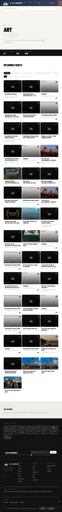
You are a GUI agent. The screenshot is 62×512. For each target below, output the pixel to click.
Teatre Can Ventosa (28, 73)
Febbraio (10, 491)
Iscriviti (53, 452)
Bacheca (20, 481)
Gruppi (34, 474)
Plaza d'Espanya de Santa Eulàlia (43, 73)
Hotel (34, 467)
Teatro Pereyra (16, 73)
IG (4, 475)
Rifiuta (42, 508)
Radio (19, 473)
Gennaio (5, 491)
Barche (19, 476)
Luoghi (19, 468)
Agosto (31, 491)
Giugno (24, 491)
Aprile (17, 491)
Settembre (35, 491)
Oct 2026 (23, 76)
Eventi (19, 465)
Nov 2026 (30, 76)
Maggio (20, 491)
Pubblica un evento (51, 465)
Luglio (27, 491)
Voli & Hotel (35, 472)
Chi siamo (6, 502)
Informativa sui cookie (32, 508)
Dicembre (50, 491)
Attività (19, 471)
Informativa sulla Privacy (46, 454)
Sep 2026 (17, 76)
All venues (7, 73)
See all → (55, 68)
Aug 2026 (11, 76)
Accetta (51, 508)
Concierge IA (21, 478)
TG (7, 475)
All (5, 76)
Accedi (45, 3)
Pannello (49, 468)
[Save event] (20, 82)
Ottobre (40, 491)
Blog (34, 477)
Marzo (13, 491)
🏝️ (59, 501)
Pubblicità (49, 471)
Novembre (45, 491)
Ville (33, 469)
